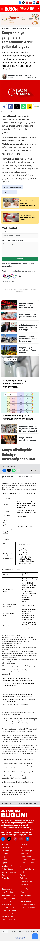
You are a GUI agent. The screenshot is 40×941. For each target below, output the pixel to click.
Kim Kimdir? (7, 866)
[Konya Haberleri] (20, 367)
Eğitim (4, 863)
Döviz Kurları (7, 901)
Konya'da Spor (26, 881)
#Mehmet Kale (9, 192)
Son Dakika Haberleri (29, 907)
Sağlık (4, 856)
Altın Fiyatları (7, 904)
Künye (23, 892)
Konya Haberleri (24, 28)
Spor (22, 866)
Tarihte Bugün (7, 869)
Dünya (23, 847)
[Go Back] (35, 936)
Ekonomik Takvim (9, 910)
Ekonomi (5, 853)
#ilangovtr (6, 803)
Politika (23, 844)
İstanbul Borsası (8, 898)
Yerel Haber (25, 853)
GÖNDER (20, 259)
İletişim (23, 898)
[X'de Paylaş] (17, 106)
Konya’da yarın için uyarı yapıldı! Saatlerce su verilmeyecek (16, 383)
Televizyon (24, 878)
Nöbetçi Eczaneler (9, 913)
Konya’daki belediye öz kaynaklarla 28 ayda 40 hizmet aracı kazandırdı (28, 428)
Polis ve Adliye (26, 850)
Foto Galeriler (7, 892)
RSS (5, 931)
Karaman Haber (8, 875)
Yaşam (23, 875)
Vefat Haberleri (8, 878)
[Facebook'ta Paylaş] (10, 106)
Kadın (22, 872)
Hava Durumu (7, 916)
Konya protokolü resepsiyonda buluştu (27, 439)
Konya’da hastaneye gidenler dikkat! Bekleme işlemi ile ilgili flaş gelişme (28, 305)
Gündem (5, 844)
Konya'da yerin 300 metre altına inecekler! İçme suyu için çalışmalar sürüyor (28, 338)
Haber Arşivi (25, 901)
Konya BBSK (7, 850)
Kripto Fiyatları (8, 907)
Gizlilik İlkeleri (26, 895)
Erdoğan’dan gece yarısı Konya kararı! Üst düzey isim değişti (28, 327)
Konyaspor (6, 847)
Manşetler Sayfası (9, 895)
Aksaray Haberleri (9, 872)
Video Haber (25, 856)
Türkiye (5, 860)
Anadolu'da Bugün (9, 29)
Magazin (24, 884)
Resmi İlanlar (25, 889)
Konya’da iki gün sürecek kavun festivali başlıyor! (28, 350)
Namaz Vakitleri (8, 919)
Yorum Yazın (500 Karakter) (12, 240)
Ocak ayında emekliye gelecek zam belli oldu (27, 315)
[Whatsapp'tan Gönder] (23, 106)
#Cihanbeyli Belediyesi (12, 187)
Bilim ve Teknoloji (27, 869)
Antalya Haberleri (27, 860)
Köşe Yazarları (7, 889)
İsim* (4, 232)
